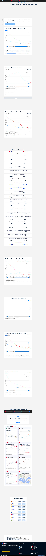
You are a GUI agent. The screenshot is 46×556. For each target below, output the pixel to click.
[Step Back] (6, 46)
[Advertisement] (12, 12)
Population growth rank (18, 187)
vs (33, 546)
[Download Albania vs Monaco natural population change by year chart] (10, 69)
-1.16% (11, 184)
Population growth (18, 182)
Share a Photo (18, 422)
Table (8, 69)
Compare (19, 501)
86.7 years (25, 244)
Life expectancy (18, 242)
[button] (3, 20)
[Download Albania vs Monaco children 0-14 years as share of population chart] (10, 260)
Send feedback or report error (6, 551)
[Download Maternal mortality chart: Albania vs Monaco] (10, 334)
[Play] (7, 46)
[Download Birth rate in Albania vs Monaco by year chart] (10, 113)
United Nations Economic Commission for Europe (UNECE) (14, 539)
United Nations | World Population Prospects (12, 538)
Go (29, 411)
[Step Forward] (9, 316)
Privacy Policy (43, 555)
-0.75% (25, 184)
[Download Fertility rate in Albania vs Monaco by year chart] (10, 29)
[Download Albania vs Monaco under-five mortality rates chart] (10, 372)
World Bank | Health (9, 537)
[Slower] (10, 46)
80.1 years (11, 244)
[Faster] (12, 46)
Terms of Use (39, 555)
